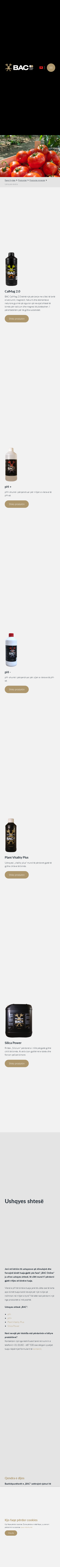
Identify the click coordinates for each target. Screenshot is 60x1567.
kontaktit (37, 1348)
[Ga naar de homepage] (19, 68)
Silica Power (13, 1043)
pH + (8, 486)
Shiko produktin (17, 318)
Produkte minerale (37, 180)
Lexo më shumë (26, 1527)
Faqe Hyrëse (10, 180)
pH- (9, 1314)
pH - (8, 672)
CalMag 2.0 (12, 291)
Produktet (22, 180)
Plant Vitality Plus (16, 857)
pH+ (10, 1318)
